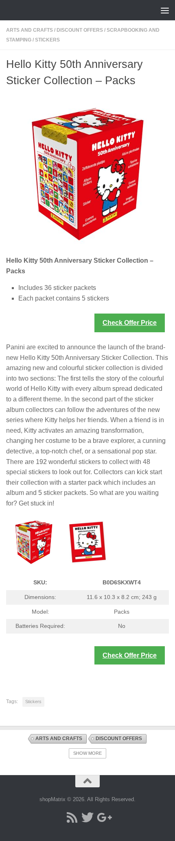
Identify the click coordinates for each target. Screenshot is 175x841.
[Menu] (165, 10)
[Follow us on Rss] (72, 817)
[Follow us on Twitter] (87, 817)
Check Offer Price (130, 322)
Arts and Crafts (29, 30)
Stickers (47, 40)
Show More (87, 753)
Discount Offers (80, 30)
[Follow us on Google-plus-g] (103, 817)
